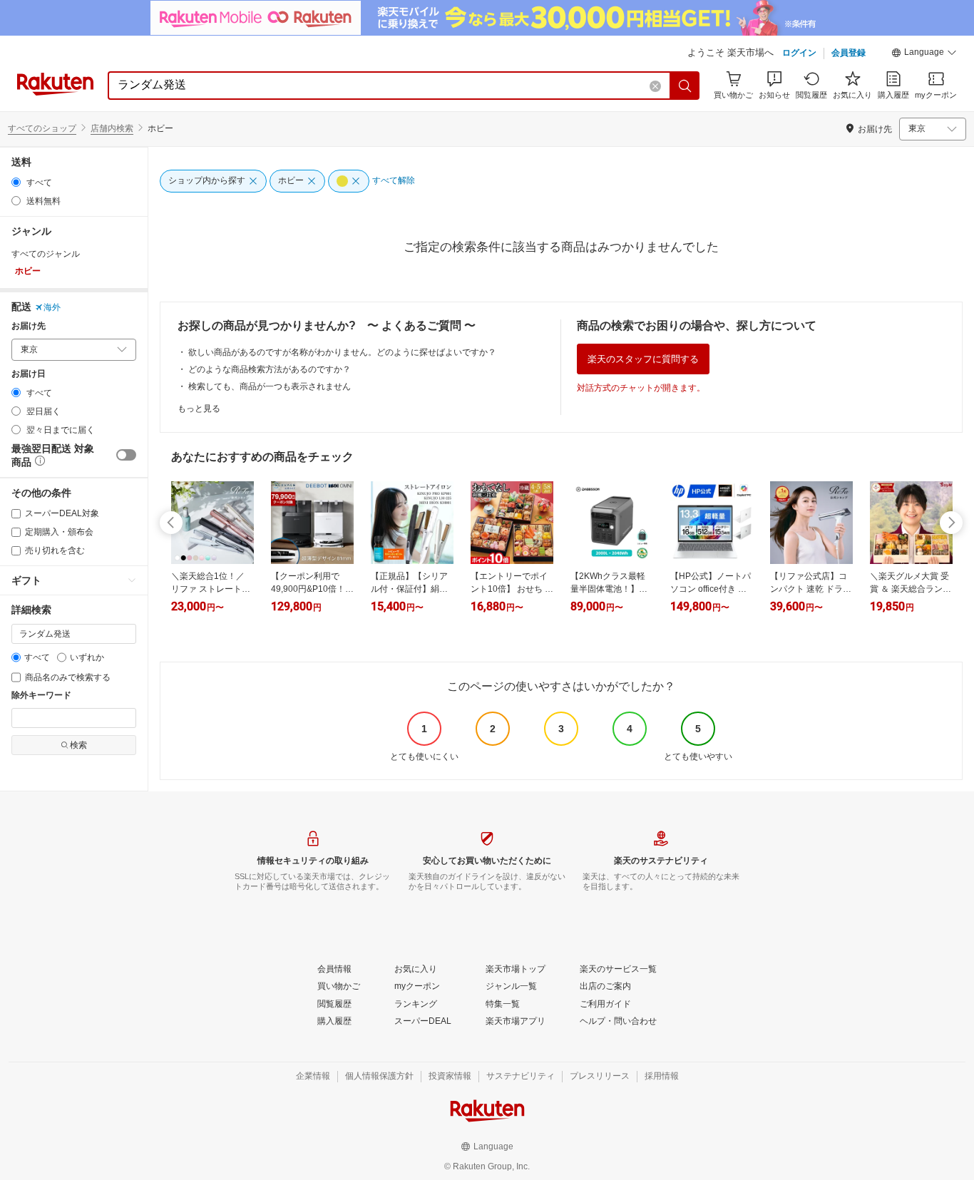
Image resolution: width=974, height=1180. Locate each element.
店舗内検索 (112, 128)
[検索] (685, 85)
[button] (924, 54)
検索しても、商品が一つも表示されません (269, 386)
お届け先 (28, 326)
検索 (78, 745)
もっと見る (199, 409)
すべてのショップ (42, 128)
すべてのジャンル (45, 254)
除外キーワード (41, 695)
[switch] (126, 455)
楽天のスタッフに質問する (643, 359)
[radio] (16, 182)
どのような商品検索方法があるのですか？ (269, 369)
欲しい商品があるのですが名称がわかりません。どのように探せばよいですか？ (342, 352)
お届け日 (28, 374)
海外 (52, 307)
